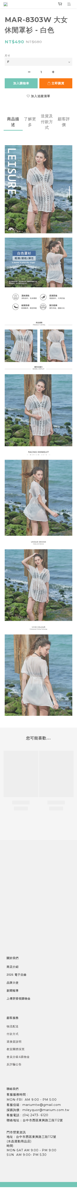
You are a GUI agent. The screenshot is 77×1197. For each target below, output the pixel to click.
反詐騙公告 (14, 1064)
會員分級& (14, 1056)
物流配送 (13, 1026)
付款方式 (13, 1034)
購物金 (25, 1056)
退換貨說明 (14, 1041)
